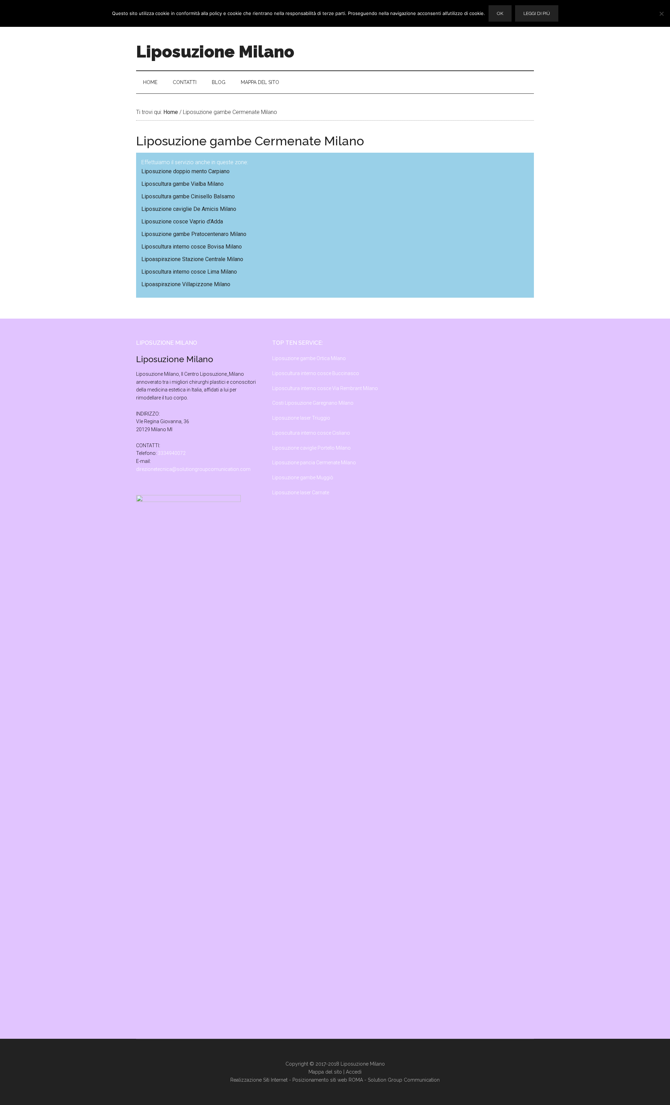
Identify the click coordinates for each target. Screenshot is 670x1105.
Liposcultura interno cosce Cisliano (311, 433)
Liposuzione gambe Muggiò (302, 477)
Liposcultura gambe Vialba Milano (182, 184)
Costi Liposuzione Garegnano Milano (312, 403)
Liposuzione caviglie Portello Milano (311, 448)
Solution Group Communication (404, 1080)
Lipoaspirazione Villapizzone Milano (185, 284)
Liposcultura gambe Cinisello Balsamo (188, 196)
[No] (661, 13)
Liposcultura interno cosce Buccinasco (315, 373)
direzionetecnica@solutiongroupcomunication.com (193, 469)
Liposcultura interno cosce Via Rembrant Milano (325, 388)
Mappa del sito (325, 1072)
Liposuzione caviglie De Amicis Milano (188, 209)
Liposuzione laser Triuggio (301, 418)
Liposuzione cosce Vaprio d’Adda (182, 221)
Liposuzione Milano (215, 51)
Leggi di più (536, 13)
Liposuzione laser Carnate (300, 492)
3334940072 (172, 453)
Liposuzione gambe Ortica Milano (309, 358)
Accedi (354, 1072)
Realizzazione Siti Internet (259, 1080)
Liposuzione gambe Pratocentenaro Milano (193, 234)
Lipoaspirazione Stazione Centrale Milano (192, 259)
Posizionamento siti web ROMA (327, 1080)
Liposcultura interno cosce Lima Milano (189, 271)
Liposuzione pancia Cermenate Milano (314, 462)
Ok (500, 13)
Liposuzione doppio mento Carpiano (185, 171)
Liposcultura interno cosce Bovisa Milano (191, 246)
